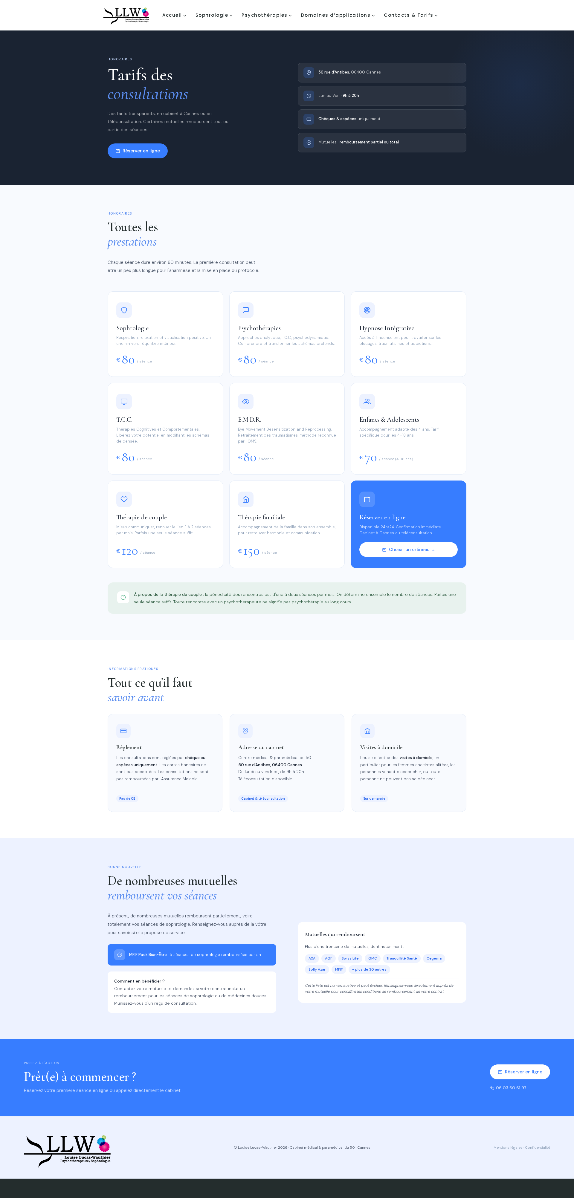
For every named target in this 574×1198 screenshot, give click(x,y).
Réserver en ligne (141, 151)
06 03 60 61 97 (511, 1087)
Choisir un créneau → (412, 550)
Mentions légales (508, 1147)
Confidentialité (537, 1147)
